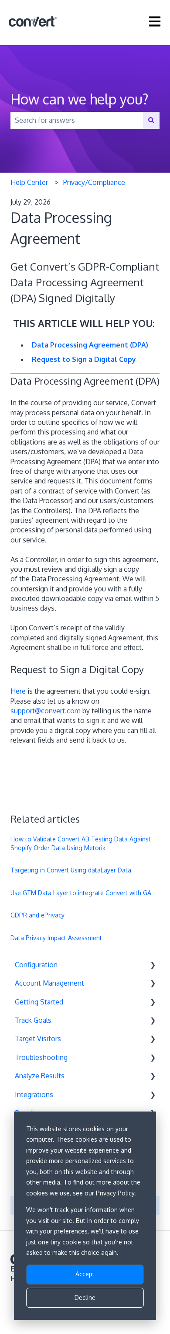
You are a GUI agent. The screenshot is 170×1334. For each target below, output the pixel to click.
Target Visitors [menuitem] (38, 1038)
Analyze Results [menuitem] (40, 1075)
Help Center (29, 182)
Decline (85, 1297)
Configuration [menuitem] (36, 964)
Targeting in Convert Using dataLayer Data (70, 870)
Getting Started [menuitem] (39, 1001)
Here (18, 691)
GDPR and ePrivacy (37, 915)
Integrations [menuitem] (34, 1094)
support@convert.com (45, 710)
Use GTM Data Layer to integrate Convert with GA (80, 892)
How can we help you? (79, 99)
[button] (153, 965)
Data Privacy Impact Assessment (56, 937)
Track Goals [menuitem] (33, 1020)
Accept (85, 1274)
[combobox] (76, 120)
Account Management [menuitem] (49, 983)
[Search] (151, 120)
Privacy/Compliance (94, 182)
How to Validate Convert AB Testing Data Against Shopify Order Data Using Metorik (80, 843)
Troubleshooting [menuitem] (41, 1057)
